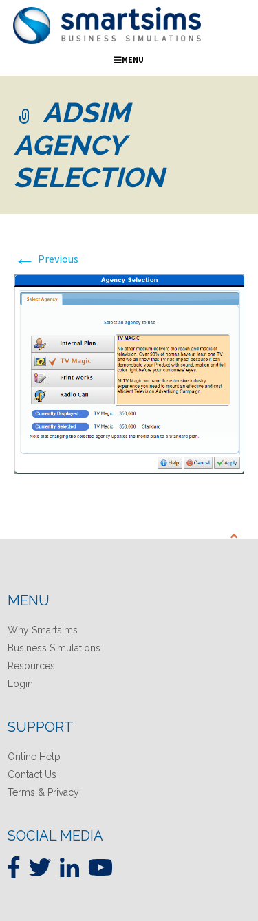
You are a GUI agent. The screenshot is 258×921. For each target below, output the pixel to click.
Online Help (34, 756)
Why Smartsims (43, 630)
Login (20, 683)
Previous (46, 259)
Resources (31, 665)
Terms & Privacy (43, 792)
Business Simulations (54, 647)
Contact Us (32, 774)
